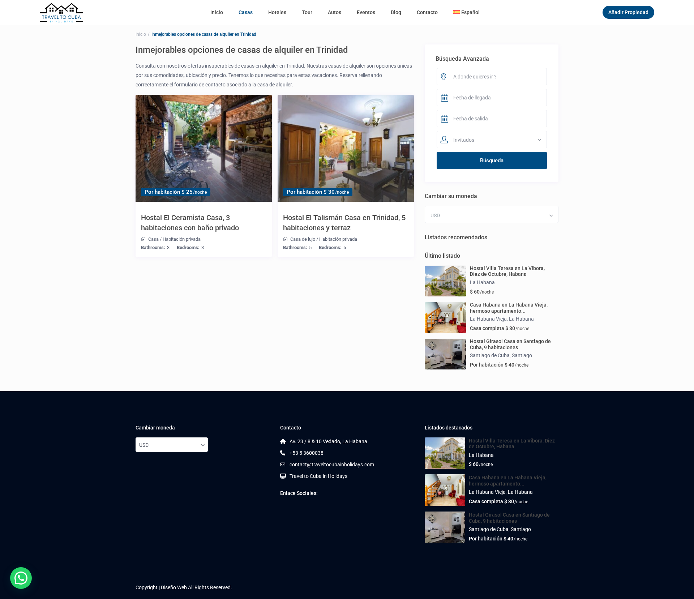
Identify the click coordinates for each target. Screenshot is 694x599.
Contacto (427, 12)
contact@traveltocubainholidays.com (332, 464)
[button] (21, 578)
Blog (396, 12)
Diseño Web (174, 587)
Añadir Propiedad (628, 12)
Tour (307, 12)
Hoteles (277, 12)
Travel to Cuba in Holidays (318, 476)
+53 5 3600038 (307, 453)
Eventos (366, 12)
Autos (334, 12)
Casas (246, 12)
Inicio (216, 12)
